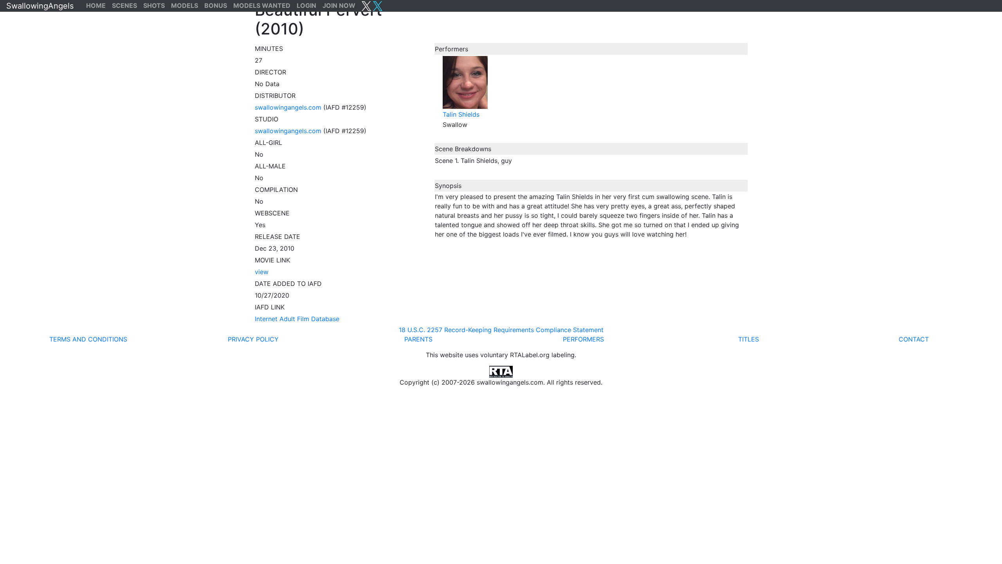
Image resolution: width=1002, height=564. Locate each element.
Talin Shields (461, 114)
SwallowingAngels (40, 6)
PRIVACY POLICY (253, 339)
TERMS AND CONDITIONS (88, 339)
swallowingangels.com (288, 107)
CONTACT (914, 339)
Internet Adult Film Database (297, 319)
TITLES (748, 339)
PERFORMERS (583, 339)
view (262, 272)
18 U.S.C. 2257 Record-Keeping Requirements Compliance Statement (501, 330)
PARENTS (418, 339)
